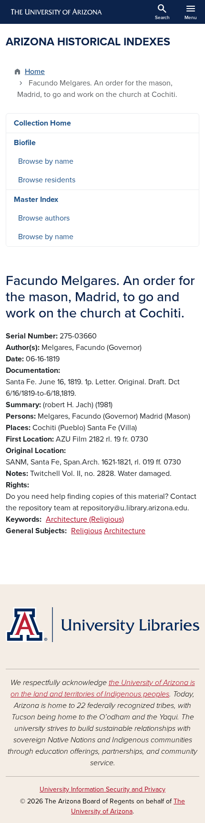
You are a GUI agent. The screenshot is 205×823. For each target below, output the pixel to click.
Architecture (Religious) (85, 519)
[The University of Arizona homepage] (55, 12)
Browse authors (44, 218)
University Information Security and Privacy (102, 789)
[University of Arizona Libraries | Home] (102, 624)
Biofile (25, 143)
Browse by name (45, 161)
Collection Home (42, 123)
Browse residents (46, 180)
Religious (86, 531)
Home (35, 71)
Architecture (124, 531)
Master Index (36, 199)
